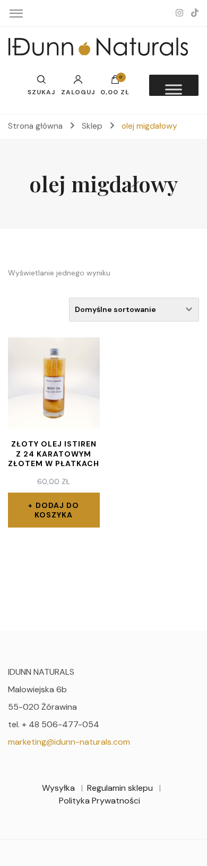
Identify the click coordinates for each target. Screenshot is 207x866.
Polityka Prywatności (99, 800)
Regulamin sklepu (120, 787)
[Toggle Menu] (173, 89)
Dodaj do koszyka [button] (56, 510)
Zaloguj (78, 91)
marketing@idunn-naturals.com (69, 741)
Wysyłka (58, 787)
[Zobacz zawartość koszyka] (115, 82)
